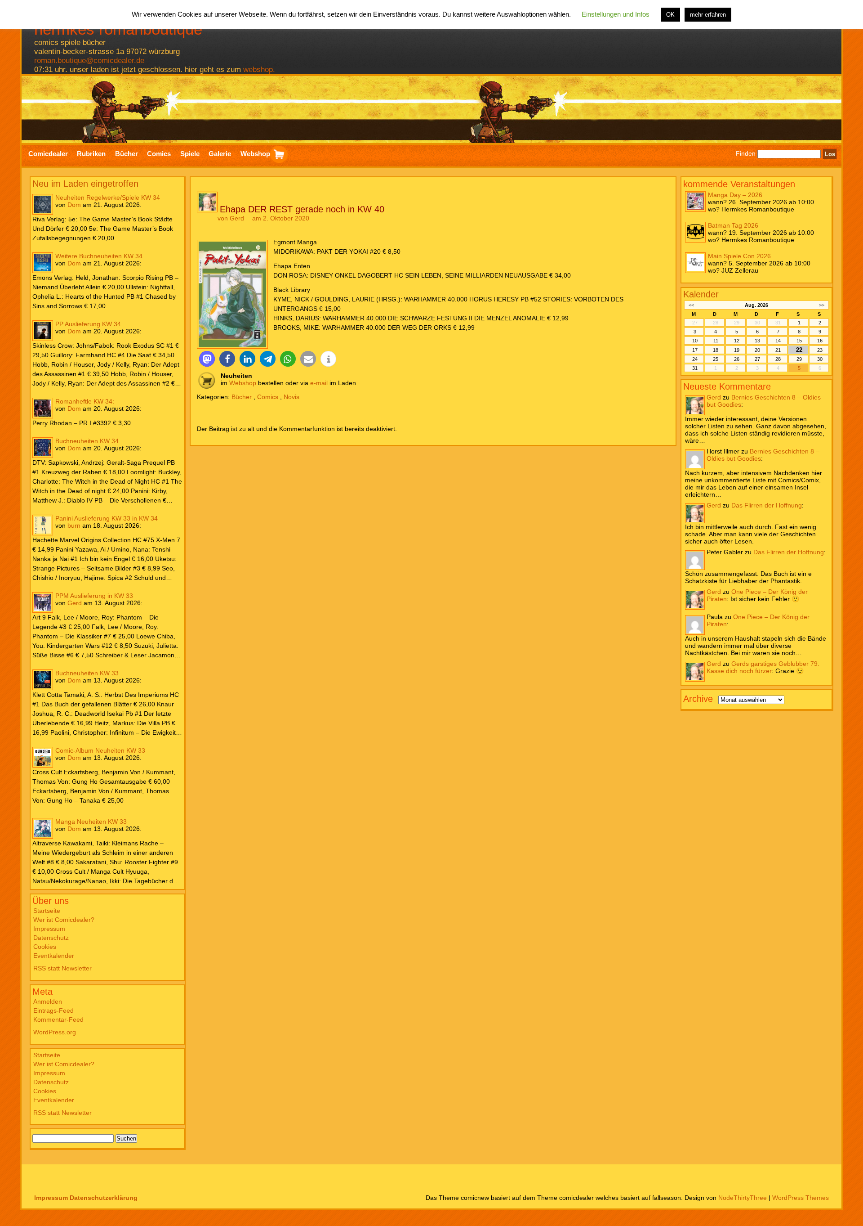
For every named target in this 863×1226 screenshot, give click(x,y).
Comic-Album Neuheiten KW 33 (100, 750)
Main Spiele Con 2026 (739, 255)
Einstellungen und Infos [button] (615, 14)
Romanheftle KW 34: (84, 401)
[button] (207, 359)
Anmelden (47, 1001)
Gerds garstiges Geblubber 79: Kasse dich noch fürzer (763, 667)
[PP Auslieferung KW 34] (42, 330)
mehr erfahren (708, 14)
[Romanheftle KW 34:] (42, 408)
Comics (267, 396)
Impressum (49, 928)
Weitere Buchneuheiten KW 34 (98, 256)
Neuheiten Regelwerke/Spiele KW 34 (107, 197)
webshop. (259, 69)
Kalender (701, 294)
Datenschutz (51, 937)
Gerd (74, 602)
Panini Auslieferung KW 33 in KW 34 (106, 518)
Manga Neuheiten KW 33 (91, 821)
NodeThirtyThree (742, 1197)
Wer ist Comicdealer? (63, 919)
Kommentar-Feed (58, 1019)
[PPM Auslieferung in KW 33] (42, 602)
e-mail (319, 382)
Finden (746, 153)
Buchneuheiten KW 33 (87, 673)
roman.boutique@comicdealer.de (89, 60)
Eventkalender (53, 955)
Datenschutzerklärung (104, 1197)
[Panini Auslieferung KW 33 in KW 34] (42, 525)
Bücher (241, 396)
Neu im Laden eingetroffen (85, 184)
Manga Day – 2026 (735, 194)
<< (691, 305)
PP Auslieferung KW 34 (88, 324)
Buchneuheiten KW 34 (87, 441)
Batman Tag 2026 (733, 225)
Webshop (242, 382)
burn (73, 525)
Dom (74, 204)
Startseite (46, 910)
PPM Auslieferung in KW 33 (94, 595)
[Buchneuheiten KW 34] (42, 447)
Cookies (44, 946)
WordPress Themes (800, 1197)
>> (821, 305)
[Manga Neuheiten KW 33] (42, 828)
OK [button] (670, 14)
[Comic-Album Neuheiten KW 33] (42, 757)
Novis (291, 396)
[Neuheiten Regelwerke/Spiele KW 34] (42, 204)
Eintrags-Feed (53, 1010)
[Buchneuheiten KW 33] (42, 679)
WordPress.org (54, 1032)
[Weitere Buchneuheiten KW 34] (42, 262)
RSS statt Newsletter (62, 968)
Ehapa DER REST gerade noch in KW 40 (302, 209)
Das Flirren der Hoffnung (766, 505)
